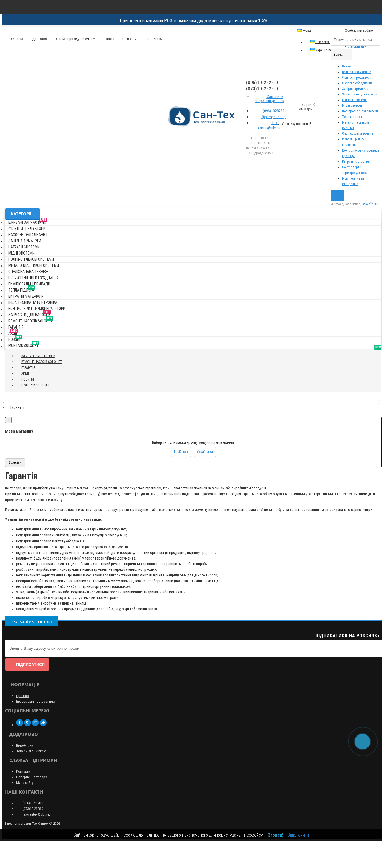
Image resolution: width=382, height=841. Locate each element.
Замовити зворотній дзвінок (269, 98)
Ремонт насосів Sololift (30, 320)
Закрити (15, 463)
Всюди (347, 66)
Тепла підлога (352, 117)
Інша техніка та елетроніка (32, 302)
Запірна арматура (355, 89)
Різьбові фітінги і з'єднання (33, 278)
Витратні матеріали (356, 162)
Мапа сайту (24, 783)
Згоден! (275, 835)
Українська (323, 50)
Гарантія (15, 327)
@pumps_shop (273, 117)
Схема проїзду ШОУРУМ (75, 39)
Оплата (16, 39)
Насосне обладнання (357, 83)
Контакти (23, 771)
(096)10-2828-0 (32, 803)
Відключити (298, 835)
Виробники (154, 39)
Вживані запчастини (356, 72)
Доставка (39, 39)
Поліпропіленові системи (360, 111)
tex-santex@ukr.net (269, 125)
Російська (322, 42)
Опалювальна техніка (357, 134)
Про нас (22, 696)
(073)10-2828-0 (32, 809)
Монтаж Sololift (23, 344)
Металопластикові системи (33, 265)
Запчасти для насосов (29, 314)
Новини (15, 338)
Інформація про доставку (35, 701)
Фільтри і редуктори (356, 78)
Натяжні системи (354, 100)
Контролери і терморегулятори (36, 308)
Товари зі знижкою (31, 751)
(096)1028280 (273, 111)
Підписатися (30, 664)
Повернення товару (120, 39)
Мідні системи (352, 106)
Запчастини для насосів (359, 94)
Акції (12, 332)
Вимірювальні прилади (29, 284)
